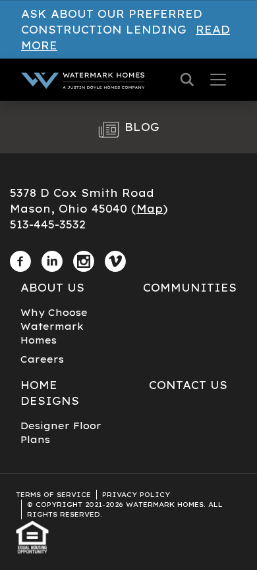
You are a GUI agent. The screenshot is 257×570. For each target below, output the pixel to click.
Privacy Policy (136, 494)
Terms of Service (53, 494)
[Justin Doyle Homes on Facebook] (20, 258)
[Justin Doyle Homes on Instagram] (83, 258)
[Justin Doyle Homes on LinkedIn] (52, 258)
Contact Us (188, 385)
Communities (190, 287)
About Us (52, 287)
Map (149, 208)
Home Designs (49, 392)
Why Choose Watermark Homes (54, 326)
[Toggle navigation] (218, 79)
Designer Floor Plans (60, 433)
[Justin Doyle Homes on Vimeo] (115, 258)
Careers (42, 359)
